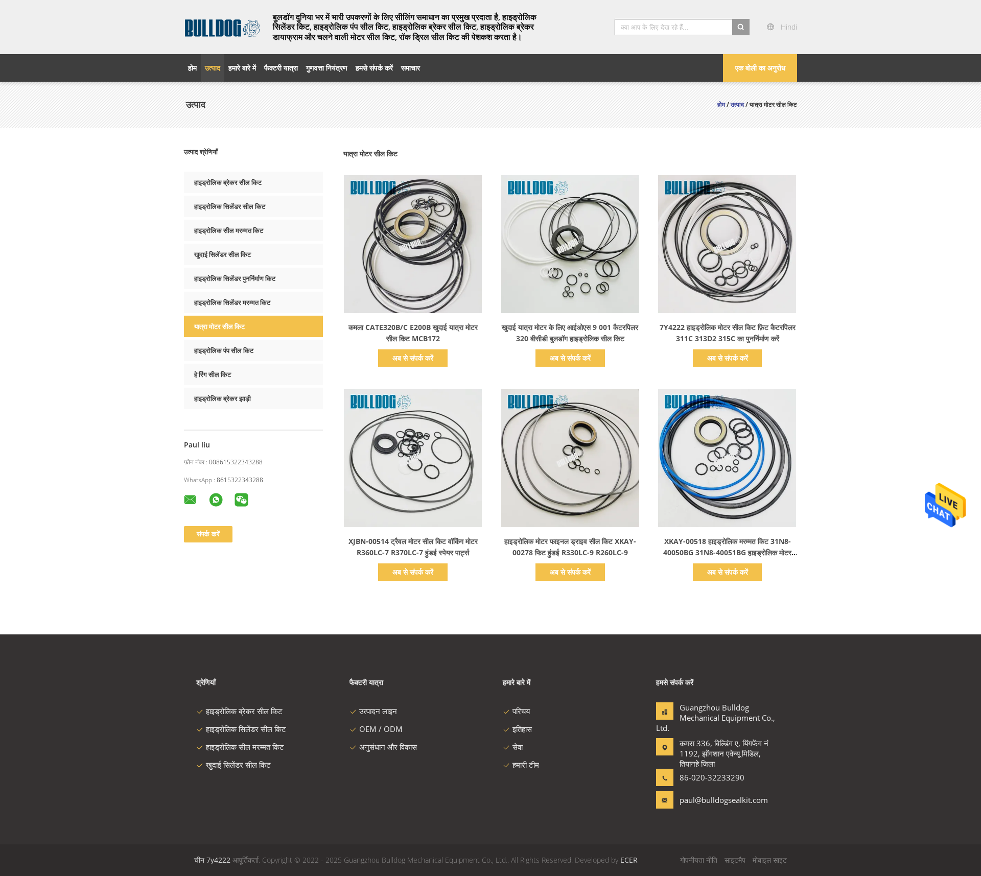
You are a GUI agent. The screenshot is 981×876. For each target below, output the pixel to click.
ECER (629, 860)
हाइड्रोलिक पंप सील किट (223, 350)
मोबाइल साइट (770, 860)
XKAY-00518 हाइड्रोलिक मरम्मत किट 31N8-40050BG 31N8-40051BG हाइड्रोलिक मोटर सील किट (727, 552)
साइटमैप (735, 860)
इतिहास (522, 729)
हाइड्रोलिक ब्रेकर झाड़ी (222, 398)
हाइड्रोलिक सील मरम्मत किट (228, 230)
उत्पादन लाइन (378, 711)
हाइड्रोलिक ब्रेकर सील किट (228, 182)
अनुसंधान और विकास (388, 747)
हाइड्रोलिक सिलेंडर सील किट (229, 206)
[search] (741, 27)
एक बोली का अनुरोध (760, 68)
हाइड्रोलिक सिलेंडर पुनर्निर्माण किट (234, 278)
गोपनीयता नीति (698, 860)
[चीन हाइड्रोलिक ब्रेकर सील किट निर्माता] (222, 27)
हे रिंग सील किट (212, 374)
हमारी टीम (525, 765)
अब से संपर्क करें (412, 358)
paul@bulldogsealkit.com (712, 800)
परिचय (521, 711)
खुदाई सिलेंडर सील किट (222, 254)
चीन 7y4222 (212, 860)
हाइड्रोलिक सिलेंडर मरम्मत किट (232, 302)
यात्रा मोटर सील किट (219, 326)
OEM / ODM (381, 729)
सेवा (517, 747)
